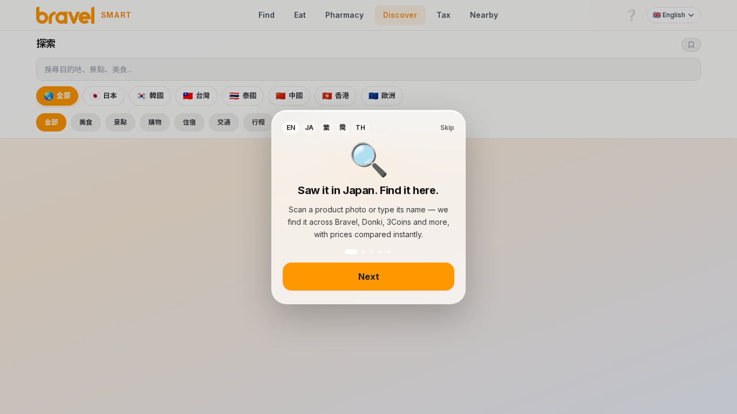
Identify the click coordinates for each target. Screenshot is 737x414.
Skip (447, 127)
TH (360, 127)
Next (368, 276)
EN (290, 127)
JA (309, 127)
